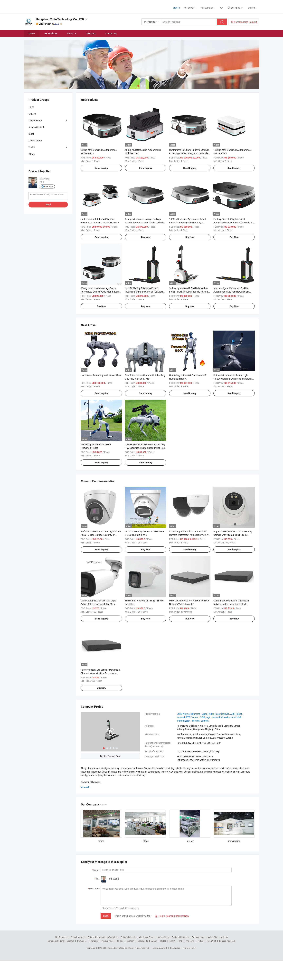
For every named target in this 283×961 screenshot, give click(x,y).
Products (52, 33)
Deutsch (130, 941)
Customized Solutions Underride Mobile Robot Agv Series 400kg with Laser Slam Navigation (189, 153)
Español (70, 941)
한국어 (163, 941)
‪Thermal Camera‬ (200, 720)
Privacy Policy (190, 948)
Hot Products (61, 937)
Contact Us (111, 33)
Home (31, 33)
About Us (71, 33)
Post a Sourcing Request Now (172, 915)
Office (146, 841)
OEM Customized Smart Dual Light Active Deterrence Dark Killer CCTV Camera (98, 604)
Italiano (120, 941)
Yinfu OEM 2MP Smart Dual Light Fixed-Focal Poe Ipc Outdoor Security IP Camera (101, 535)
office (101, 841)
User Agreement (160, 948)
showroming (234, 841)
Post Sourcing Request (245, 21)
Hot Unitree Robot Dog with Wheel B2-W (101, 375)
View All (85, 787)
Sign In (176, 7)
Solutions (91, 33)
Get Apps (235, 7)
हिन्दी (180, 941)
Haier (31, 106)
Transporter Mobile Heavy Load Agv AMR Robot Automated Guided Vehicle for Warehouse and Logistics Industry (144, 222)
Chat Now (48, 186)
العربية (154, 941)
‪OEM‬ (202, 717)
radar (31, 133)
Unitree (32, 113)
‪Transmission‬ (183, 720)
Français (94, 941)
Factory (190, 841)
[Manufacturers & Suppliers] (45, 6)
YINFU (31, 147)
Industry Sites (163, 937)
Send (105, 915)
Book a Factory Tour (110, 756)
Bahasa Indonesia (227, 941)
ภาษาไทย (190, 941)
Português (81, 941)
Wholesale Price (146, 937)
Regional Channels (180, 937)
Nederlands (143, 941)
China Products (77, 937)
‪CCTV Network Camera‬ (188, 713)
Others (31, 154)
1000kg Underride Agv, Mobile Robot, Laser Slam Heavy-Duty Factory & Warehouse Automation (187, 222)
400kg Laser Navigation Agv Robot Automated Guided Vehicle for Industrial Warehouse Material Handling (101, 292)
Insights (224, 937)
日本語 (172, 941)
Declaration (175, 948)
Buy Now (145, 237)
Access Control (36, 127)
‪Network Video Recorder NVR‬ (226, 717)
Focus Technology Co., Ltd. (120, 948)
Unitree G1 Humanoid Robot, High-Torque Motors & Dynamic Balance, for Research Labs (232, 379)
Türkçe (200, 941)
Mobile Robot (35, 120)
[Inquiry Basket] (221, 7)
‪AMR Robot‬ (236, 713)
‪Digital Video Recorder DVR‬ (215, 713)
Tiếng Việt (211, 941)
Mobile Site (212, 937)
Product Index (198, 937)
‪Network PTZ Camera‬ (187, 717)
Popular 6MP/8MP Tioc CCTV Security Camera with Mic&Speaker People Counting (232, 535)
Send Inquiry (101, 168)
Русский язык (107, 941)
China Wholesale (128, 937)
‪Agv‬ (208, 717)
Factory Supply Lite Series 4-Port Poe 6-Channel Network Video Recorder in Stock (101, 673)
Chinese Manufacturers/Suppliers (102, 937)
